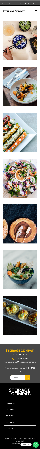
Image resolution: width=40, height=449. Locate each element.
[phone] (2, 3)
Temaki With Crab (20, 221)
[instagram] (28, 3)
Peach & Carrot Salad (20, 81)
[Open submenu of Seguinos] (33, 429)
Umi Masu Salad (20, 266)
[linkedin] (33, 3)
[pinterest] (36, 3)
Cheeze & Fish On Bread (20, 127)
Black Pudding (20, 37)
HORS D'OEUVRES (20, 44)
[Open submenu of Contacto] (33, 416)
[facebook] (25, 3)
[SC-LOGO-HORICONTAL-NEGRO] (14, 11)
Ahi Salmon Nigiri (20, 312)
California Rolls (20, 175)
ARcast (25, 443)
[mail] (9, 3)
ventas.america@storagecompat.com (20, 362)
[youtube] (20, 354)
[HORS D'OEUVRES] (20, 40)
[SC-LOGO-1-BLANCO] (20, 389)
